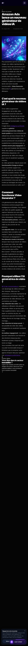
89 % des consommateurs (10, 286)
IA (10, 89)
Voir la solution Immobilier (9, 370)
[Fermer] (26, 639)
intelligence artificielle (17, 126)
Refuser (8, 641)
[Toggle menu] (24, 3)
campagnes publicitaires (12, 355)
